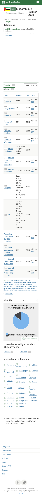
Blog (3, 474)
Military (35, 365)
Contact (5, 470)
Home (5, 19)
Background (9, 372)
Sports (34, 382)
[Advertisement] (21, 59)
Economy (10, 400)
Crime (9, 387)
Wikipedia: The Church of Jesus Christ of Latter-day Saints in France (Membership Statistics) (20, 284)
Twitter (24, 482)
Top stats (9, 85)
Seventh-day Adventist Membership (9, 261)
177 (32, 141)
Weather (34, 400)
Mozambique (32, 19)
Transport (33, 394)
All (9, 214)
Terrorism (32, 389)
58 (32, 123)
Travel (33, 397)
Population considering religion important (8, 237)
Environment (21, 366)
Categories (6, 446)
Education (11, 403)
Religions (7, 187)
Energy (10, 406)
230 (32, 262)
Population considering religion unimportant (8, 251)
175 (32, 109)
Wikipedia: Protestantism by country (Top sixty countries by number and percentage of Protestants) (20, 288)
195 (32, 115)
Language (23, 400)
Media (21, 406)
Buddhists (8, 102)
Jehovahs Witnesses (8, 140)
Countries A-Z (7, 450)
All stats (8, 89)
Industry (22, 393)
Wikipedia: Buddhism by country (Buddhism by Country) (18, 281)
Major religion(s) (8, 150)
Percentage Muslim (8, 132)
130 (32, 102)
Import (21, 387)
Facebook (18, 482)
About (4, 462)
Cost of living (8, 382)
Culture (10, 393)
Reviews (5, 458)
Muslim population (9, 170)
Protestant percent (8, 123)
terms (21, 493)
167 (32, 132)
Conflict (10, 376)
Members (7, 115)
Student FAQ (6, 466)
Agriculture (11, 365)
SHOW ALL (9, 35)
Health (22, 382)
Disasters (10, 397)
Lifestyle (22, 403)
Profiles (22, 19)
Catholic (7, 351)
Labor (21, 397)
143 (32, 238)
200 (32, 273)
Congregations (9, 108)
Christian (23, 351)
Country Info (14, 19)
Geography (23, 370)
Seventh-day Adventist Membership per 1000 (9, 271)
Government (21, 377)
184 (32, 162)
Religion (32, 377)
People (35, 370)
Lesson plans (6, 454)
